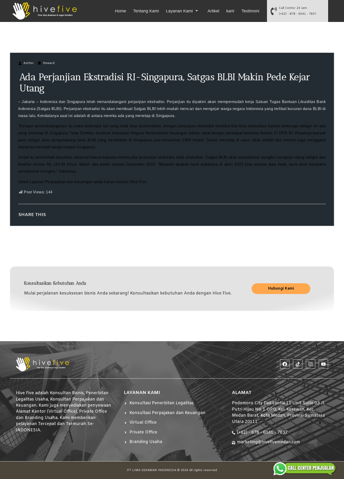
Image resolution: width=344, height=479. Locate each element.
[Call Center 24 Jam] (274, 11)
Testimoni (250, 11)
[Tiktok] (297, 364)
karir (230, 11)
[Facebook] (284, 364)
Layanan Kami (179, 11)
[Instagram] (310, 364)
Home (120, 11)
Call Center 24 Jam (293, 8)
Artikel (213, 11)
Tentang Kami (146, 11)
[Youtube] (323, 364)
